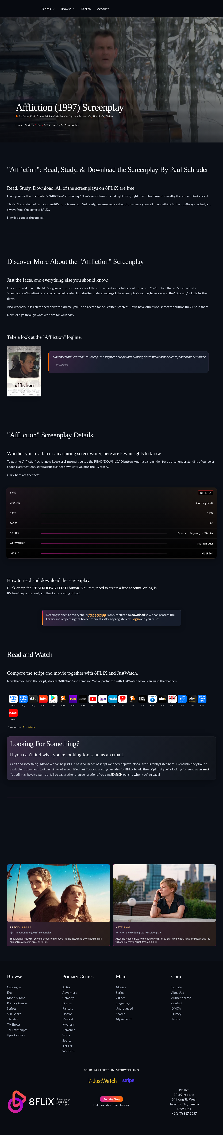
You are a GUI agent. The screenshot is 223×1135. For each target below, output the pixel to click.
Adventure (69, 992)
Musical (67, 1019)
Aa (20, 116)
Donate (176, 987)
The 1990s (98, 116)
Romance (68, 1030)
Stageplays (123, 1003)
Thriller (109, 116)
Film (39, 124)
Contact (176, 1003)
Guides (120, 998)
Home (19, 124)
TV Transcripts (17, 1030)
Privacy (176, 1014)
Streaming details (15, 727)
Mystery (73, 116)
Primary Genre (17, 1003)
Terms (175, 1019)
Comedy (68, 998)
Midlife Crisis (52, 116)
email (206, 769)
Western (68, 1051)
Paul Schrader (36, 196)
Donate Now (111, 1099)
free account (97, 615)
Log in (136, 619)
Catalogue (14, 987)
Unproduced (124, 1008)
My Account (124, 1019)
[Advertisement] (111, 832)
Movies (64, 116)
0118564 (207, 553)
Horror (67, 1014)
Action (66, 987)
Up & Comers (16, 1035)
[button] (53, 8)
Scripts (29, 124)
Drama (40, 116)
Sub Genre (14, 1014)
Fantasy (67, 1008)
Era (9, 992)
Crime (26, 116)
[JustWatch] (102, 1080)
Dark (33, 116)
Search (120, 1014)
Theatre (12, 1019)
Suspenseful (85, 116)
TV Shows (14, 1024)
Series (120, 992)
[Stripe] (128, 1080)
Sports (66, 1040)
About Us (177, 992)
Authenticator (181, 998)
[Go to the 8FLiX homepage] (20, 8)
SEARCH (116, 774)
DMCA (176, 1008)
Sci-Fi (66, 1035)
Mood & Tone (16, 998)
